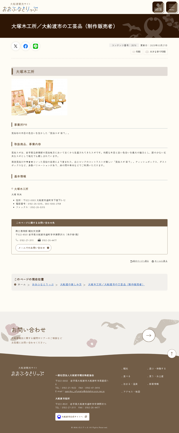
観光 (125, 368)
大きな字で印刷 (158, 51)
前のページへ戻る (141, 260)
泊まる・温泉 (130, 384)
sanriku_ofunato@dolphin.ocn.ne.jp (85, 391)
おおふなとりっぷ (43, 284)
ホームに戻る (161, 260)
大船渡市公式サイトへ (72, 416)
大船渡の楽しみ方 (71, 284)
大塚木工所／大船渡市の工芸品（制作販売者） (116, 284)
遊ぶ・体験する (157, 368)
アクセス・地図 (131, 391)
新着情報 (154, 384)
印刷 (138, 51)
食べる (127, 376)
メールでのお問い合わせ (31, 247)
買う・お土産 (156, 376)
